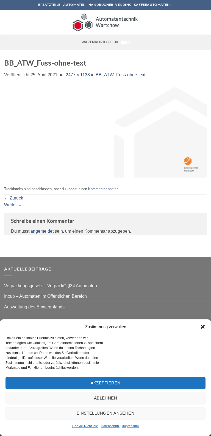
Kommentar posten (103, 189)
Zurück (13, 198)
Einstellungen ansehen (105, 413)
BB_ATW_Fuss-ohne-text (120, 74)
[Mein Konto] (204, 22)
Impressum (130, 426)
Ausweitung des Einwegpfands (34, 307)
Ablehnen (105, 398)
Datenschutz (110, 426)
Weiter (13, 204)
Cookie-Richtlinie (85, 426)
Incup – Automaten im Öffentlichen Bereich (45, 296)
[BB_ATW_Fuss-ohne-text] (105, 131)
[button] (203, 327)
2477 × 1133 (78, 74)
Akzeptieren (106, 383)
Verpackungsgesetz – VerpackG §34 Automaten (50, 285)
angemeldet (42, 231)
